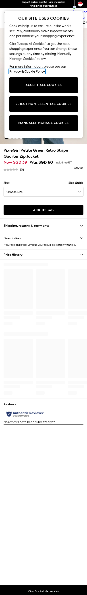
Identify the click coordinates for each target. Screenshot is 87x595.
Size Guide (75, 183)
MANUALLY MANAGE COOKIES (43, 123)
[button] (6, 138)
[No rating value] (12, 170)
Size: (7, 183)
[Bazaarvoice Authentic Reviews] (25, 414)
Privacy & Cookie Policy (27, 71)
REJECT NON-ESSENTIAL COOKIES (43, 104)
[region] (43, 74)
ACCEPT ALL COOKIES (43, 85)
